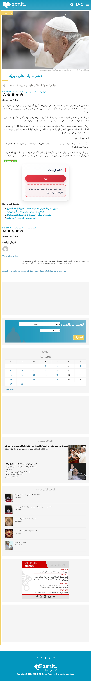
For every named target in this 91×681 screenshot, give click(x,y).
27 (11, 384)
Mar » (12, 389)
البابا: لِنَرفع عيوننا (20, 542)
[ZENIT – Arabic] (25, 5)
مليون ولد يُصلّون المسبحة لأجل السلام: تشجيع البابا (29, 215)
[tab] (34, 564)
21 (22, 380)
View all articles (10, 256)
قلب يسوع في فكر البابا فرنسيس (25, 530)
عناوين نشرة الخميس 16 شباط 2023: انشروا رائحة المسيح (32, 208)
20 (11, 380)
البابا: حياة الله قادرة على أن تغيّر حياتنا (27, 495)
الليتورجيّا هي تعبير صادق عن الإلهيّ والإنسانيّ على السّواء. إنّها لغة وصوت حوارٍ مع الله (36, 446)
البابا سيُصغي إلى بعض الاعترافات (21, 218)
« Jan (7, 389)
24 (57, 380)
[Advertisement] (45, 298)
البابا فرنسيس (7, 13)
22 (34, 380)
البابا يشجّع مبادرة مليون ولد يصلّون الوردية (25, 211)
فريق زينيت (42, 92)
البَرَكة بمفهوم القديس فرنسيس (25, 518)
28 (22, 384)
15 (34, 375)
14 (22, 375)
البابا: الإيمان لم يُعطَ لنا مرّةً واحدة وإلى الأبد (21, 464)
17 (57, 375)
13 (11, 375)
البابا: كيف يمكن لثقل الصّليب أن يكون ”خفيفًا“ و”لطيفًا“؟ (33, 506)
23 (45, 380)
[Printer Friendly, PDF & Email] (10, 161)
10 (57, 371)
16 (45, 375)
